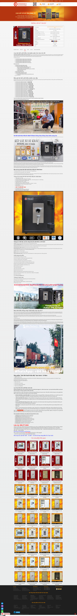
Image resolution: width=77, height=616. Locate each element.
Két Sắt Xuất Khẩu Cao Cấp (37, 589)
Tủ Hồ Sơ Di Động (33, 607)
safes (16, 417)
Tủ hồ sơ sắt (49, 605)
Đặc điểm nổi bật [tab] (16, 49)
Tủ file (48, 606)
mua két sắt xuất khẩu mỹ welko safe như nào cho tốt (22, 54)
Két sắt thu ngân (16, 598)
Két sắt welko (41, 596)
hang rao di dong (16, 319)
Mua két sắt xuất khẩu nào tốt (20, 71)
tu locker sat (21, 319)
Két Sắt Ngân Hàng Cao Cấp (26, 590)
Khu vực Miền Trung (47, 588)
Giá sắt (15, 606)
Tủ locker (40, 606)
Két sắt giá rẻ (58, 596)
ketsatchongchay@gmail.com (20, 275)
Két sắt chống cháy (58, 597)
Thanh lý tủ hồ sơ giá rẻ (17, 607)
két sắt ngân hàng (18, 416)
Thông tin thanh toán (20, 70)
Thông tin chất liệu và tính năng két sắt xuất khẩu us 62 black (26, 68)
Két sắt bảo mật (33, 597)
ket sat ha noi (17, 421)
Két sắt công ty (24, 597)
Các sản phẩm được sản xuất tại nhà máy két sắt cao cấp (25, 74)
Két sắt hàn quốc (49, 596)
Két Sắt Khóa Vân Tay (50, 598)
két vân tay (41, 320)
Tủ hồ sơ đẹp (16, 605)
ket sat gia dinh (18, 423)
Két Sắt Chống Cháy (16, 589)
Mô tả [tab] (25, 49)
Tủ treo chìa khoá (58, 605)
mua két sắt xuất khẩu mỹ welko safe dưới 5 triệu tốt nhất (24, 59)
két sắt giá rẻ (45, 320)
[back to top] (75, 614)
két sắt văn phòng (18, 418)
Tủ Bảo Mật (35, 590)
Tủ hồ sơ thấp (24, 605)
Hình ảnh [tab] (21, 49)
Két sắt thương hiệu (50, 597)
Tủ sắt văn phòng (33, 605)
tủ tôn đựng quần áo (21, 320)
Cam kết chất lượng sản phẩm (21, 69)
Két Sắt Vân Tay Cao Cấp (25, 589)
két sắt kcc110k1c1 (30, 320)
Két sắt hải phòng (24, 595)
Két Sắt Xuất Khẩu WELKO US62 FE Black (21, 66)
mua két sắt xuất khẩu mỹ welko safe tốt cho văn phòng (23, 62)
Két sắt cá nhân (41, 597)
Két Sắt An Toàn (16, 588)
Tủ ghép (32, 606)
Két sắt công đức (24, 598)
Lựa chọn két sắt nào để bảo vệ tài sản (21, 73)
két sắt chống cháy (18, 420)
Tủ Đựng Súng (24, 587)
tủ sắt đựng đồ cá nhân (42, 319)
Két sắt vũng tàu (49, 595)
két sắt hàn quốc (18, 422)
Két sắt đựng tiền (33, 596)
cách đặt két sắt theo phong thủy (28, 319)
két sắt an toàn (18, 419)
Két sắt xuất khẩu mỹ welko (37, 587)
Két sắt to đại (16, 597)
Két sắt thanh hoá (58, 595)
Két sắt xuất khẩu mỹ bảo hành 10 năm (21, 72)
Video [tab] (28, 49)
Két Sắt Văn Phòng (36, 588)
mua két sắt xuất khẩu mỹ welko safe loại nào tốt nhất (23, 60)
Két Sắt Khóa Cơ (41, 598)
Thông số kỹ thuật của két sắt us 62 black (23, 67)
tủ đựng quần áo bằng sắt (55, 319)
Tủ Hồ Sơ (15, 587)
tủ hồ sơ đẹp (26, 320)
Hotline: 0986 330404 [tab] (37, 49)
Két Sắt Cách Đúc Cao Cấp (17, 590)
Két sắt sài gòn (16, 595)
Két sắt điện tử (16, 596)
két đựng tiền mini (36, 320)
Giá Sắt (48, 607)
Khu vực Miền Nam (47, 589)
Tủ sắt (57, 606)
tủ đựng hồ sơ (17, 415)
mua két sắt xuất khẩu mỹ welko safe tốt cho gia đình (23, 61)
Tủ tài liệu (40, 605)
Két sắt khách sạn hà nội (42, 595)
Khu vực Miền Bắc (46, 587)
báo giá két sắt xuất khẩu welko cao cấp (21, 65)
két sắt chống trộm (35, 319)
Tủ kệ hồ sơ (57, 607)
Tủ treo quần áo (24, 606)
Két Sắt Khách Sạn (24, 588)
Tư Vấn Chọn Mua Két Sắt (34, 598)
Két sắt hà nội (24, 596)
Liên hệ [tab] (31, 49)
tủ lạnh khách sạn (48, 319)
